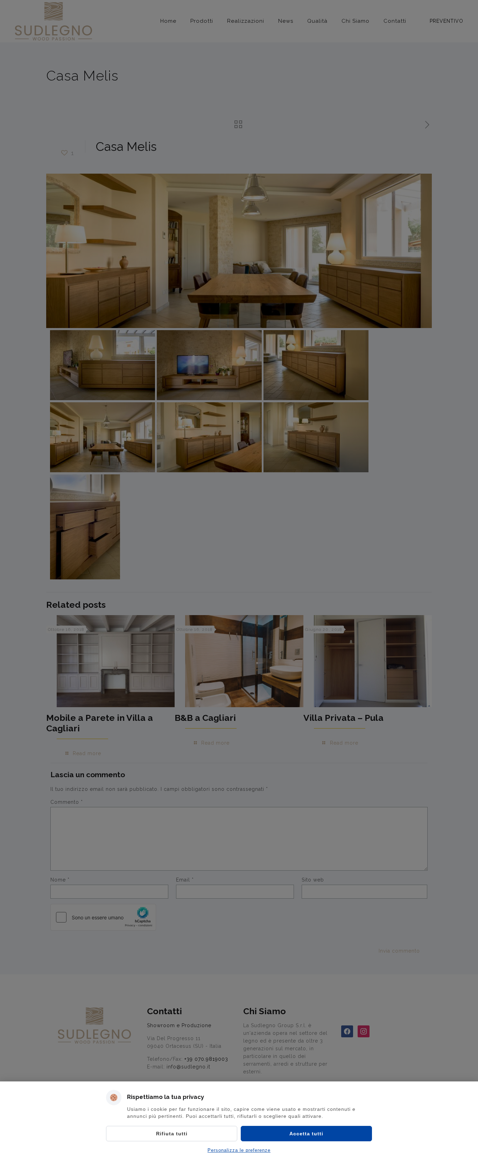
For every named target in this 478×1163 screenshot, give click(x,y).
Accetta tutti (306, 1133)
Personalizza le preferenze (239, 1150)
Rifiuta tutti (172, 1133)
